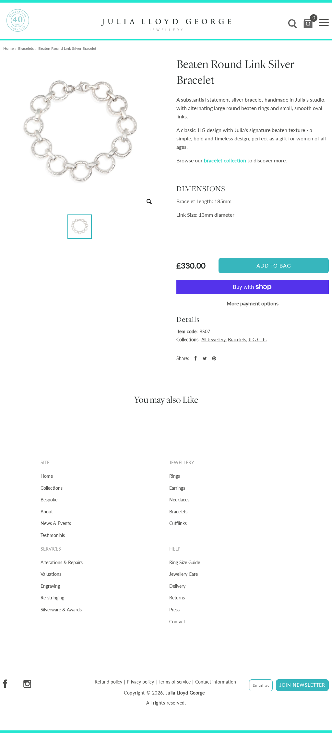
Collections (52, 488)
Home (8, 48)
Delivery (177, 586)
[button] (79, 226)
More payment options (253, 303)
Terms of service (175, 681)
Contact (177, 621)
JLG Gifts (257, 339)
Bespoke (49, 499)
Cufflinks (178, 523)
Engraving (50, 586)
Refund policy (108, 681)
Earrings (177, 488)
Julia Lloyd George (185, 692)
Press (174, 609)
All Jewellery (213, 339)
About (47, 511)
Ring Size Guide (184, 562)
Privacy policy (140, 681)
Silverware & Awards (61, 609)
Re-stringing (52, 597)
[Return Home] (166, 25)
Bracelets (26, 48)
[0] (308, 23)
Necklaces (179, 499)
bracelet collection (225, 160)
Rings (174, 476)
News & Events (56, 523)
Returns (177, 597)
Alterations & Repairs (62, 562)
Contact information (215, 681)
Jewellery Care (183, 574)
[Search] (292, 23)
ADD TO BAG (273, 265)
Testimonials (53, 535)
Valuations (51, 574)
